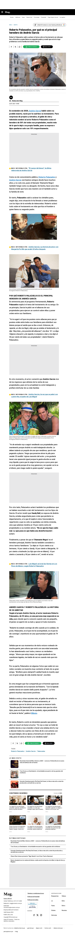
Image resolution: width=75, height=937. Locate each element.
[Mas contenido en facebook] (34, 915)
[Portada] (8, 897)
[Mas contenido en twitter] (37, 915)
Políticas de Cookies (32, 899)
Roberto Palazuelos (17, 751)
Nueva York (29, 17)
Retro (63, 905)
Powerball (43, 17)
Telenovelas (41, 751)
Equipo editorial (8, 898)
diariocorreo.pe (58, 928)
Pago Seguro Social (53, 17)
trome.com (47, 928)
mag (16, 931)
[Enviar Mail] (10, 100)
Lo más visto (15, 758)
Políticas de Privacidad (33, 896)
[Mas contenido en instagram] (41, 915)
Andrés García (30, 751)
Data (63, 900)
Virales (53, 910)
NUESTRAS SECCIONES (56, 893)
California (17, 17)
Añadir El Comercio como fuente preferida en (49, 25)
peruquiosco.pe (8, 931)
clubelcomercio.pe (19, 928)
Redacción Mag (17, 101)
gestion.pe (30, 928)
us (52, 900)
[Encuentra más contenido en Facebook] (11, 47)
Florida (11, 17)
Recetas (64, 910)
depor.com (39, 928)
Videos (64, 896)
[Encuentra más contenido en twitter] (15, 47)
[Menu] (3, 12)
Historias (54, 915)
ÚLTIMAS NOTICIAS (17, 838)
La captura (62, 17)
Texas (23, 17)
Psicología (36, 17)
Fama (53, 905)
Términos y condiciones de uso (35, 893)
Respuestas (55, 896)
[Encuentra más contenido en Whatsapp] (19, 47)
